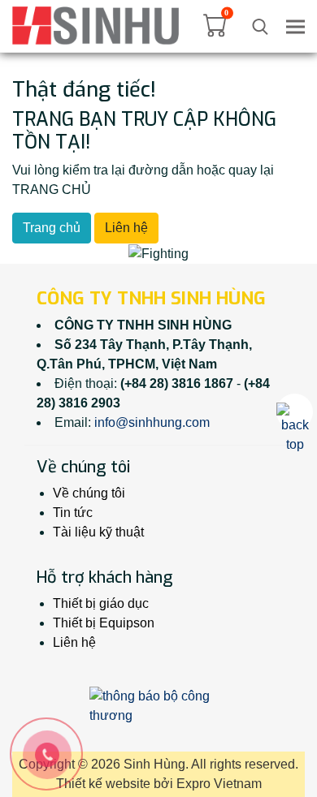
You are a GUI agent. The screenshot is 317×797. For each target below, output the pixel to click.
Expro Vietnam (219, 784)
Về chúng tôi (89, 493)
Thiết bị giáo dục (101, 603)
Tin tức (73, 512)
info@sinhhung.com (152, 422)
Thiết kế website (103, 784)
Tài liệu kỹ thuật (98, 532)
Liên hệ (126, 228)
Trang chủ (51, 228)
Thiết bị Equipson (103, 623)
